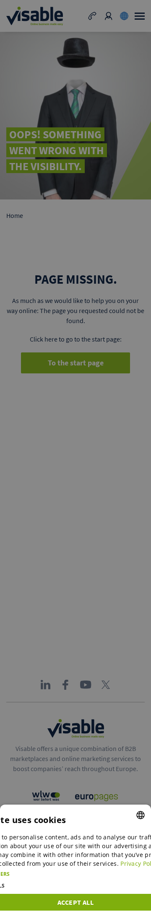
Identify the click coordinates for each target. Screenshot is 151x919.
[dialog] (75, 862)
